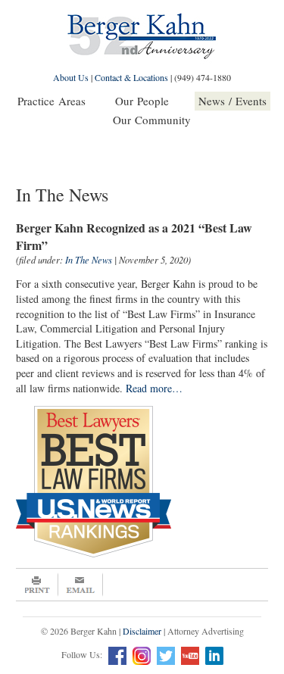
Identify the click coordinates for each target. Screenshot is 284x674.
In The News (88, 260)
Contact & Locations (131, 77)
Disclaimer (142, 631)
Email (80, 585)
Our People (142, 100)
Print (37, 585)
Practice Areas (51, 100)
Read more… (154, 388)
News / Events (232, 100)
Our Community (152, 119)
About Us (71, 77)
